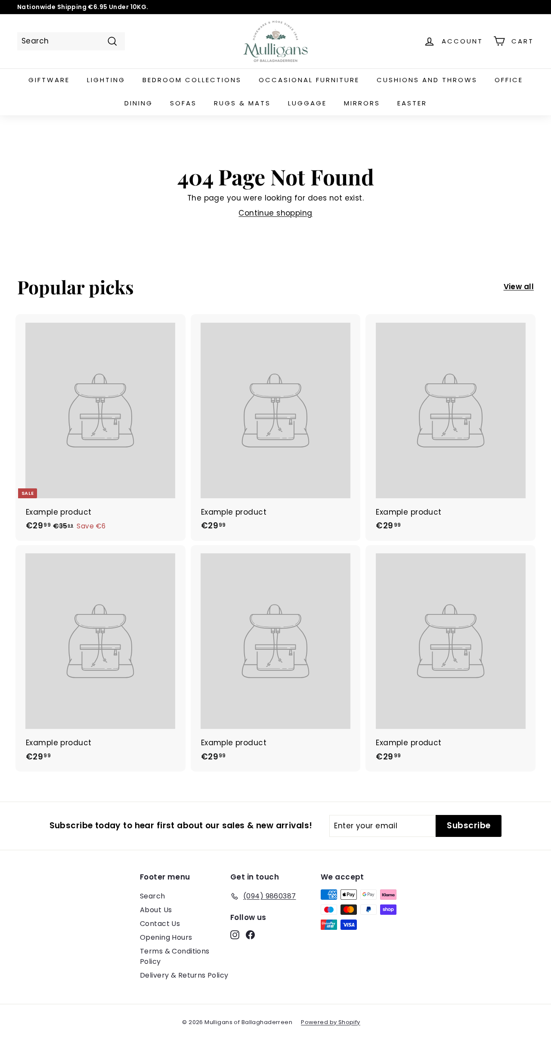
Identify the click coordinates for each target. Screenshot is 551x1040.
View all (519, 286)
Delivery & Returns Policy (184, 975)
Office (509, 79)
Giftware (49, 79)
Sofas (183, 103)
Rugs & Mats (242, 103)
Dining (138, 103)
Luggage (307, 103)
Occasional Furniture (309, 79)
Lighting (106, 79)
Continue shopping (275, 213)
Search (152, 896)
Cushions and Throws (427, 79)
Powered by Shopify (330, 1022)
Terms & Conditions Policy (175, 956)
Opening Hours (166, 937)
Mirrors (362, 103)
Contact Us (160, 924)
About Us (156, 910)
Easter (412, 103)
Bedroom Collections (191, 79)
